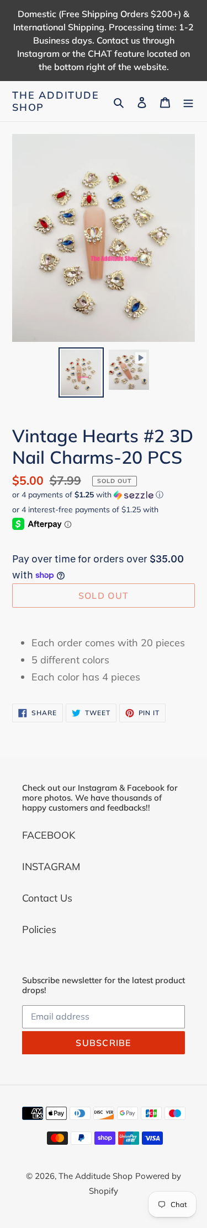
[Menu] (188, 101)
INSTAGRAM (51, 866)
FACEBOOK (48, 835)
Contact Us (47, 898)
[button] (87, 495)
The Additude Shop (55, 101)
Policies (39, 929)
